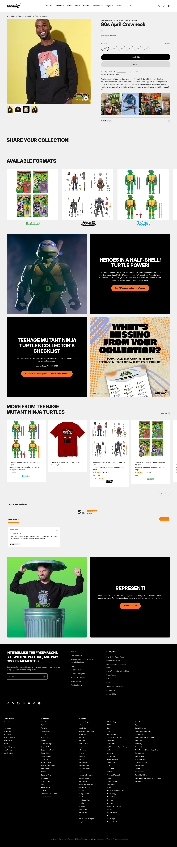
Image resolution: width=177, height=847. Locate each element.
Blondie (81, 737)
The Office (110, 769)
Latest (69, 6)
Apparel (128, 6)
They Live (138, 740)
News (73, 666)
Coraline (81, 753)
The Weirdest (139, 772)
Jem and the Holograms (86, 819)
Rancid (109, 787)
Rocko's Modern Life (114, 806)
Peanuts (109, 778)
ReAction (44, 725)
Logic (109, 731)
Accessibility (111, 694)
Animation (7, 731)
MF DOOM (110, 740)
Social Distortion (140, 728)
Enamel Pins (45, 781)
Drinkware (44, 778)
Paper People (45, 787)
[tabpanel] (88, 536)
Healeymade (82, 809)
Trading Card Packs (48, 765)
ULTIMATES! (59, 6)
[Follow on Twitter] (13, 703)
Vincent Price (139, 765)
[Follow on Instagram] (18, 703)
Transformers (139, 753)
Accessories (45, 769)
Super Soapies (46, 762)
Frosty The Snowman (86, 784)
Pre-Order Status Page (115, 657)
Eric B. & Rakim (83, 778)
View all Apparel (130, 606)
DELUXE (44, 734)
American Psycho (84, 722)
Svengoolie (139, 734)
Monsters (86, 6)
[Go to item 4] (34, 109)
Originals (109, 6)
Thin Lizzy (138, 744)
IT (79, 815)
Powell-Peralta (112, 781)
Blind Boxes (45, 722)
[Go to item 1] (10, 109)
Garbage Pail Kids (84, 787)
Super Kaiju (45, 753)
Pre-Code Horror (112, 784)
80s (5, 725)
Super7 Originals (9, 747)
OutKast (109, 772)
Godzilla (81, 803)
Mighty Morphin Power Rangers (118, 747)
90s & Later (7, 728)
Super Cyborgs (46, 744)
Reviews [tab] (13, 519)
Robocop (110, 800)
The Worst (138, 781)
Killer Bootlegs (112, 722)
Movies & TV (98, 6)
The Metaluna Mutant (114, 737)
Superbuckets (46, 797)
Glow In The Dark (10, 737)
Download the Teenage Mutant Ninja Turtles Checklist (47, 374)
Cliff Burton (82, 750)
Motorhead (110, 753)
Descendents (83, 762)
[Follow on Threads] (23, 703)
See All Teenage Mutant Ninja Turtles (130, 288)
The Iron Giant (83, 812)
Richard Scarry (112, 797)
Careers (109, 683)
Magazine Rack (77, 681)
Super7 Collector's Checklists (117, 671)
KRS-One (110, 725)
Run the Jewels (112, 812)
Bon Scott (81, 740)
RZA (108, 815)
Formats (119, 6)
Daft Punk (81, 759)
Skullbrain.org (76, 685)
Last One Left (8, 753)
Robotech (110, 803)
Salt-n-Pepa (111, 819)
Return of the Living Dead (115, 790)
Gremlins (81, 806)
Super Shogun (46, 756)
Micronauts (111, 744)
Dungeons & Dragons (85, 775)
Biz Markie (82, 734)
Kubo (109, 728)
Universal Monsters (141, 762)
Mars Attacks (111, 734)
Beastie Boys (82, 728)
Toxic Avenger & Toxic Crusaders (146, 750)
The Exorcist (82, 781)
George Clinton (83, 794)
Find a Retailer (76, 656)
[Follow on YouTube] (28, 703)
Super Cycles (45, 747)
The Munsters (111, 756)
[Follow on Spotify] (39, 703)
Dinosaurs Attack (84, 769)
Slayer (137, 725)
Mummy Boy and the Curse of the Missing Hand (82, 660)
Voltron (137, 769)
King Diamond (83, 822)
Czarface (81, 756)
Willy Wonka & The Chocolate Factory (148, 778)
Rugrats (109, 809)
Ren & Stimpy (111, 794)
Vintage (43, 740)
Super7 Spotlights (78, 674)
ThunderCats (139, 747)
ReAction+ (44, 728)
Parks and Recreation (114, 775)
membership (121, 72)
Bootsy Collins (83, 744)
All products (11, 16)
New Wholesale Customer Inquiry (116, 666)
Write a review (164, 519)
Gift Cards (7, 734)
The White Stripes (141, 775)
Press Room (111, 675)
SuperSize (44, 759)
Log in (117, 74)
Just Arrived (8, 750)
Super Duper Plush (47, 750)
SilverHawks (139, 722)
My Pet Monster (112, 759)
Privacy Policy (111, 690)
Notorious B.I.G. (112, 762)
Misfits (109, 750)
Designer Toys (46, 775)
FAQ (107, 679)
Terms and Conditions (114, 686)
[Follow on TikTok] (34, 703)
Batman (81, 725)
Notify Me (136, 57)
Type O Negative (140, 759)
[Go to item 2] (18, 109)
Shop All (49, 6)
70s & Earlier (8, 722)
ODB (108, 765)
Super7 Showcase (78, 677)
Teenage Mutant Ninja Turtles (29, 16)
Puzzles (44, 790)
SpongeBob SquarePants (143, 731)
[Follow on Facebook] (8, 703)
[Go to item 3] (26, 109)
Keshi (43, 784)
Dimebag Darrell (83, 765)
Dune (80, 772)
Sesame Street (112, 822)
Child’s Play (82, 747)
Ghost (80, 797)
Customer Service (113, 661)
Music (77, 6)
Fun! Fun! (44, 737)
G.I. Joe (81, 790)
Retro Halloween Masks (49, 794)
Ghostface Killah (84, 800)
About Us (74, 652)
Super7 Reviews (77, 670)
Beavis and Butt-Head (86, 731)
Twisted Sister (140, 756)
